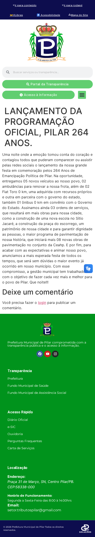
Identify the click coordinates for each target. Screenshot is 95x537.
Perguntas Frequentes (25, 441)
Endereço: (16, 476)
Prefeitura (15, 379)
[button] (82, 95)
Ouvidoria (15, 434)
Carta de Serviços (21, 448)
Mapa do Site (79, 15)
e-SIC (11, 427)
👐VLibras (16, 15)
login (42, 302)
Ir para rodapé (73, 5)
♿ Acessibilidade (48, 15)
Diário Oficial (18, 420)
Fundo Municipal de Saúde (28, 386)
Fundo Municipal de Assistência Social (37, 393)
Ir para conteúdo (25, 5)
